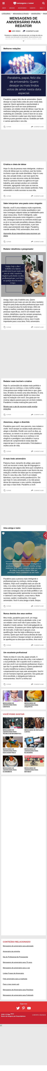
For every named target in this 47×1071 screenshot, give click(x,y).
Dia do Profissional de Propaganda (15, 957)
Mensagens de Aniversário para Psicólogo (18, 990)
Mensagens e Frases (21, 13)
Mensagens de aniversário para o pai (16, 968)
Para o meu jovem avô (11, 984)
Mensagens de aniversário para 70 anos (17, 962)
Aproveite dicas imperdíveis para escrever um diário (21, 235)
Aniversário (35, 13)
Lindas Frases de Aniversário (13, 973)
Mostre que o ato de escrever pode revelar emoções (20, 408)
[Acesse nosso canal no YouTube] (29, 1008)
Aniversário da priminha (11, 951)
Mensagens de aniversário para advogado (18, 946)
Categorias (6, 13)
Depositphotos (21, 1016)
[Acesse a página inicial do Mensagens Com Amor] (23, 3)
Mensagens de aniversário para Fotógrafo (18, 995)
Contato (35, 1015)
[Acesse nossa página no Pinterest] (23, 1008)
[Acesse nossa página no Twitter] (18, 1008)
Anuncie (43, 1015)
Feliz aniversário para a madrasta (15, 979)
